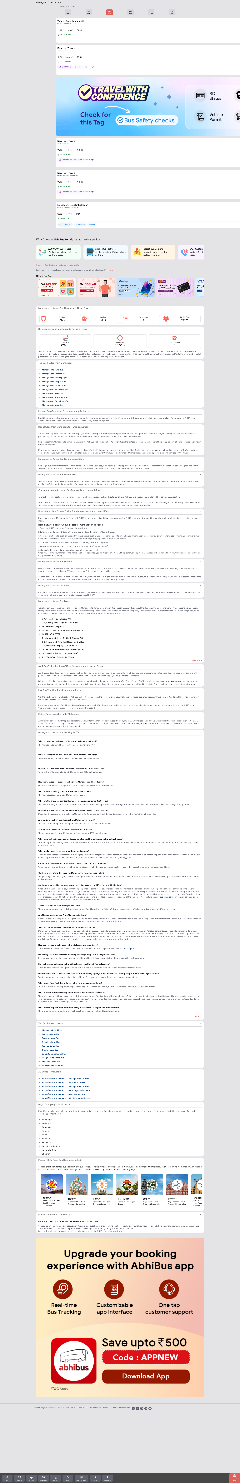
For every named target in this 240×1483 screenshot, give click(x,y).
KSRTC (96, 1199)
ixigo (43, 1407)
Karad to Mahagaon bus (136, 723)
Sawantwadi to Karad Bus (54, 1054)
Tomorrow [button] (70, 6)
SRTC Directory (123, 1169)
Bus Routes (50, 265)
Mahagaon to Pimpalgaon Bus (55, 401)
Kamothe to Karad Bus (52, 1065)
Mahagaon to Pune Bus (52, 370)
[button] (68, 12)
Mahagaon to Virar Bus (52, 405)
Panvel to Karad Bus (51, 1034)
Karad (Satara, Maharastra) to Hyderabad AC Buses (66, 1098)
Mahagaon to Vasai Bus (52, 393)
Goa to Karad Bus (50, 1050)
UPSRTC (197, 1198)
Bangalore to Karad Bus (53, 1058)
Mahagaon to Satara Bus (53, 374)
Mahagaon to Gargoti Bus (54, 381)
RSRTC (171, 1199)
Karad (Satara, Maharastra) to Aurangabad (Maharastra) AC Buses (72, 1090)
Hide (197, 1016)
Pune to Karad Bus (50, 1046)
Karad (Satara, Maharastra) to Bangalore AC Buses (65, 1078)
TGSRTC (72, 1199)
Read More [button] (109, 270)
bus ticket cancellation (170, 897)
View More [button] (197, 660)
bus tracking (125, 948)
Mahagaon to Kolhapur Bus (54, 397)
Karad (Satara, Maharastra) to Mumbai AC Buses (64, 1094)
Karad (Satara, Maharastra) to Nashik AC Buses (63, 1082)
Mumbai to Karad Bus (52, 1030)
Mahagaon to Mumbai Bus (54, 385)
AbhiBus (37, 1407)
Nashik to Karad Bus (51, 1042)
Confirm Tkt (50, 1407)
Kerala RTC (124, 1199)
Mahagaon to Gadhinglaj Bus (55, 377)
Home (39, 265)
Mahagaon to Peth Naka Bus (55, 389)
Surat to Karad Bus (50, 1038)
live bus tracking (49, 700)
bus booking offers (172, 681)
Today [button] (62, 6)
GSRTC (146, 1199)
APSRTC (47, 1198)
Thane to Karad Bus (51, 1062)
